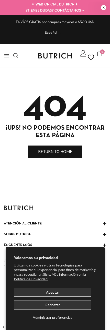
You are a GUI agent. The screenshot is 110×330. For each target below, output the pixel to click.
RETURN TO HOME (55, 151)
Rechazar (52, 305)
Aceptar (52, 292)
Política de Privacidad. (31, 279)
